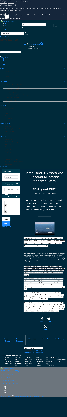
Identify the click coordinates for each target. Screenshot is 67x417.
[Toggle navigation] (55, 25)
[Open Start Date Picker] (5, 205)
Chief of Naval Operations (13, 90)
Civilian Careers (9, 134)
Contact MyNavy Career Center (14, 129)
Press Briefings (9, 108)
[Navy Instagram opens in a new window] (5, 27)
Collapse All (7, 226)
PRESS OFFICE (4, 106)
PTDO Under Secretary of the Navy (15, 87)
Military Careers (9, 131)
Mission (7, 76)
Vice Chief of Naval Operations (14, 92)
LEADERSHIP (3, 81)
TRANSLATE (3, 167)
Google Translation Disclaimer (33, 352)
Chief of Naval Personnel (13, 97)
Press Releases (9, 111)
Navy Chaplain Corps (11, 152)
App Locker (8, 144)
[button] (33, 3)
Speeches (8, 116)
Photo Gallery (9, 139)
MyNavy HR (8, 126)
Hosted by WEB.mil (6, 396)
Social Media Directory (11, 142)
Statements (8, 118)
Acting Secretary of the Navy (14, 84)
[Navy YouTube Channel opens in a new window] (5, 29)
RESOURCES (3, 137)
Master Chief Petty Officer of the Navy (17, 95)
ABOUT (2, 68)
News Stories (9, 121)
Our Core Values (9, 71)
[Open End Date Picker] (5, 211)
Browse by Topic (9, 147)
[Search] (41, 44)
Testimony (8, 113)
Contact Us (8, 164)
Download (50, 232)
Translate (39, 350)
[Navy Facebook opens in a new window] (5, 23)
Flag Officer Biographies (12, 103)
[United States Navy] (8, 21)
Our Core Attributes (10, 74)
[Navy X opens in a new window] (5, 25)
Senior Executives (11, 100)
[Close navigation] (1, 55)
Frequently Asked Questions (13, 159)
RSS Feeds (8, 157)
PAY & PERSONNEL (5, 123)
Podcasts (8, 149)
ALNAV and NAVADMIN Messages (14, 162)
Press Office (4, 37)
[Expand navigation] (25, 44)
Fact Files (8, 154)
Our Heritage (8, 79)
